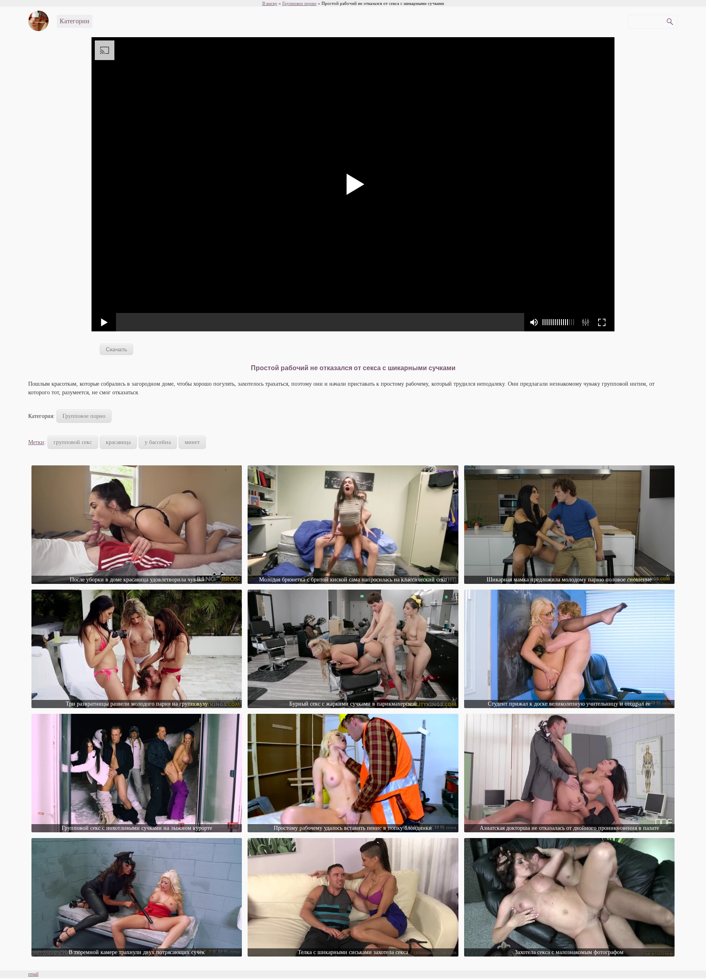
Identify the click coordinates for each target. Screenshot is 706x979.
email (33, 974)
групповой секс (73, 442)
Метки (36, 442)
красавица (118, 442)
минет (192, 442)
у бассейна (158, 442)
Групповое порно (84, 416)
